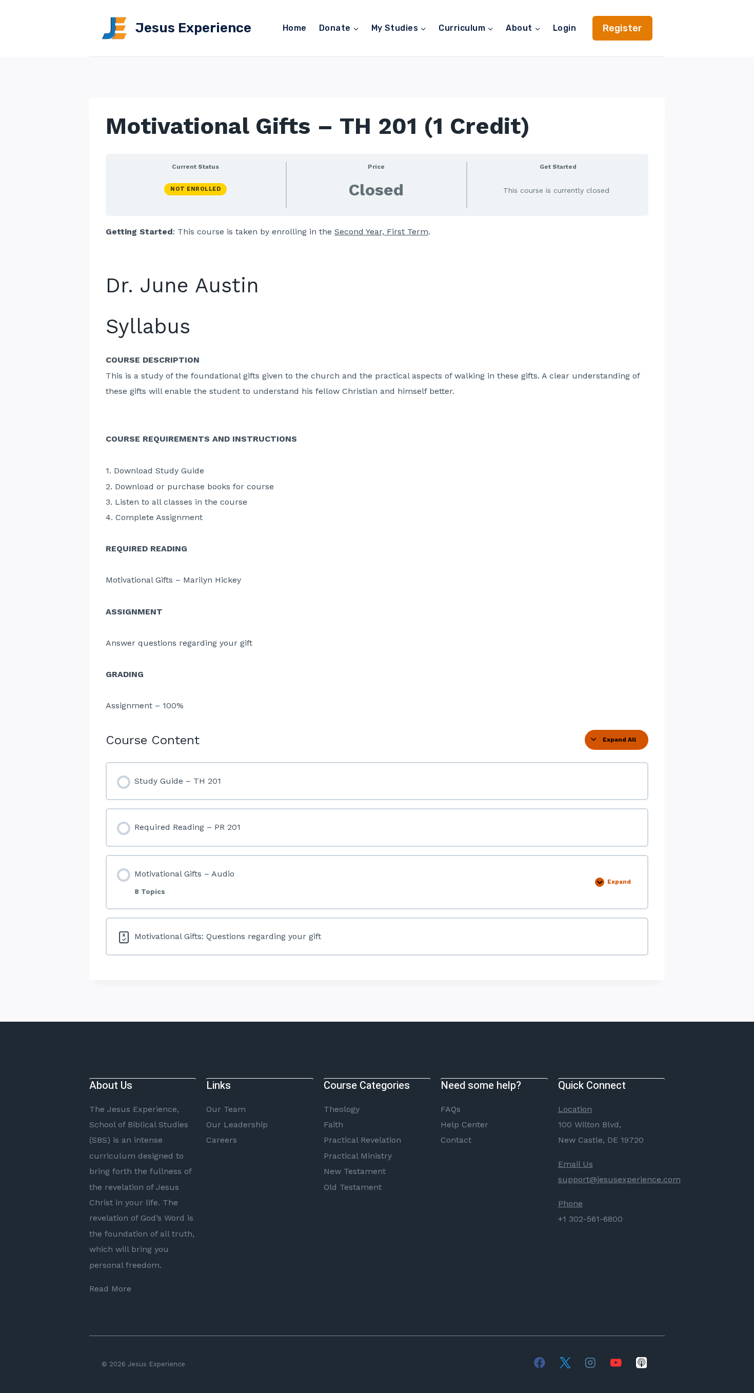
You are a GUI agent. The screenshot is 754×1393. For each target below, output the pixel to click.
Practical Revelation (362, 1140)
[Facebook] (539, 1362)
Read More (110, 1288)
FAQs (451, 1109)
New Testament (355, 1171)
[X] (565, 1362)
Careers (221, 1140)
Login (564, 28)
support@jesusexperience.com (619, 1179)
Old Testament (353, 1187)
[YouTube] (616, 1362)
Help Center (464, 1124)
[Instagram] (591, 1362)
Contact (456, 1140)
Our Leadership (237, 1124)
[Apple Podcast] (641, 1362)
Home (295, 28)
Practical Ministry (358, 1156)
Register (622, 28)
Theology (342, 1109)
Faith (333, 1124)
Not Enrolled (195, 189)
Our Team (226, 1109)
